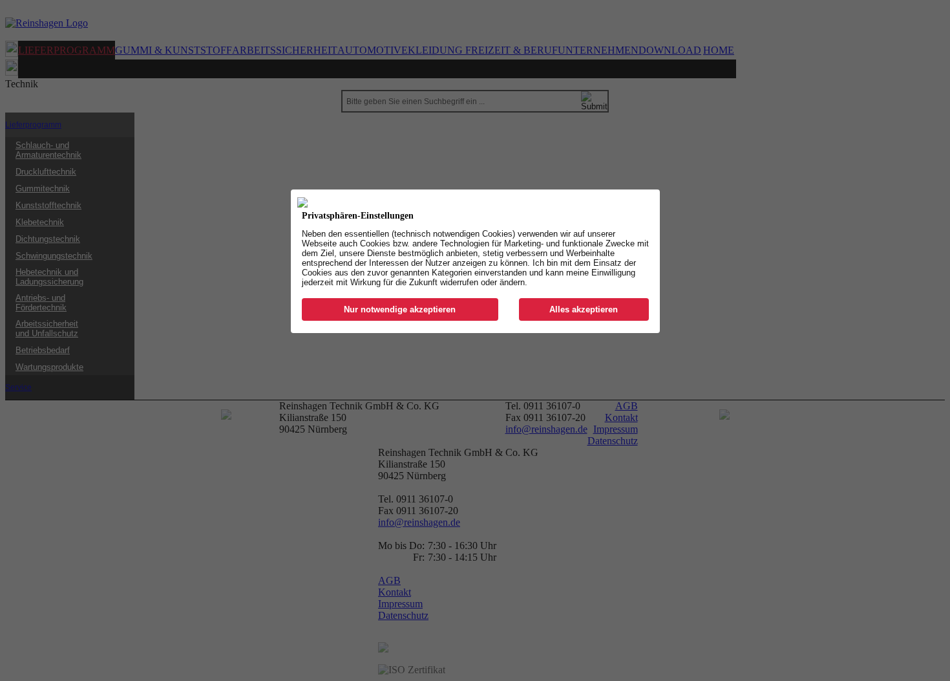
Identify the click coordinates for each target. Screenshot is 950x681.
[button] (400, 309)
